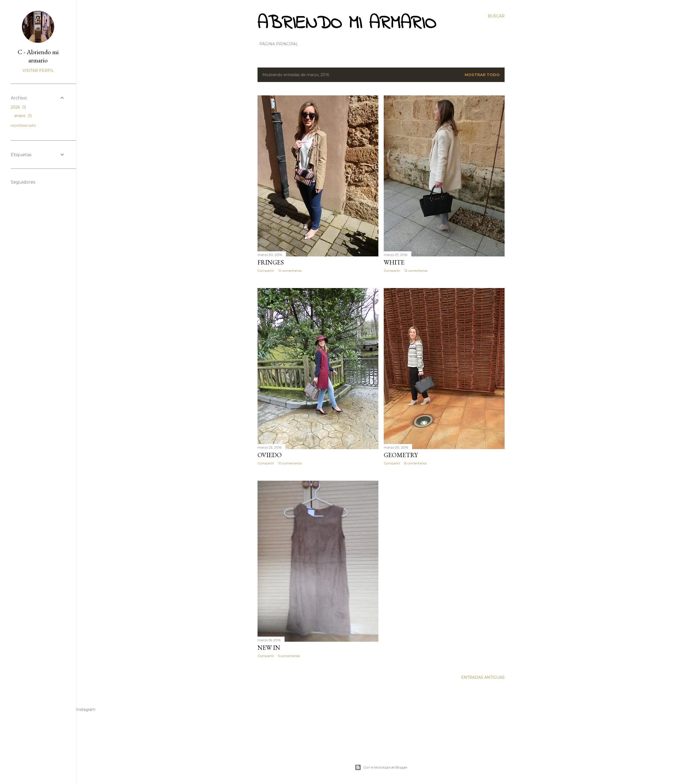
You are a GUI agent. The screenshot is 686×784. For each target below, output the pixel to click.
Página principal (278, 44)
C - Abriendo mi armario (38, 56)
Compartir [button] (266, 270)
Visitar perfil (38, 70)
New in (269, 647)
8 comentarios (415, 463)
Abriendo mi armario (347, 23)
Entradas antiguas (483, 677)
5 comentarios (289, 656)
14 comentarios (289, 270)
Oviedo (270, 455)
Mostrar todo (482, 74)
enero (22, 115)
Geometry (401, 455)
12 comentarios (415, 270)
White (394, 262)
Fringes (271, 262)
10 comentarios (290, 463)
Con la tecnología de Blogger (385, 767)
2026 (18, 107)
